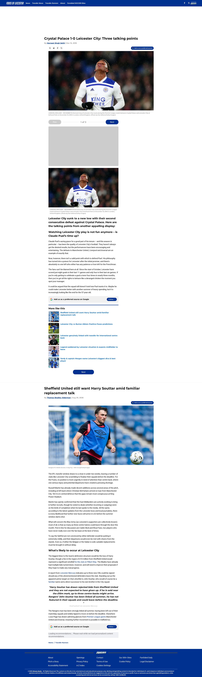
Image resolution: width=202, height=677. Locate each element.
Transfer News (37, 3)
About (62, 3)
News (28, 3)
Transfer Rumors (51, 3)
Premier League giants (96, 617)
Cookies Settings (103, 665)
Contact (99, 657)
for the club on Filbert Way (85, 562)
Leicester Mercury (67, 573)
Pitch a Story (53, 661)
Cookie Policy (124, 661)
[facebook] (184, 3)
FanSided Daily (146, 657)
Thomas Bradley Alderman (59, 398)
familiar (51, 582)
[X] (189, 3)
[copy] (61, 48)
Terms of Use (102, 661)
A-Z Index (80, 665)
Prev (55, 122)
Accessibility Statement (58, 665)
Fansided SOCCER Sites (76, 3)
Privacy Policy (82, 661)
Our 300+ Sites (125, 657)
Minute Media (37, 671)
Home (50, 643)
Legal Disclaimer (147, 661)
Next (112, 122)
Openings (80, 657)
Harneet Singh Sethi (56, 43)
